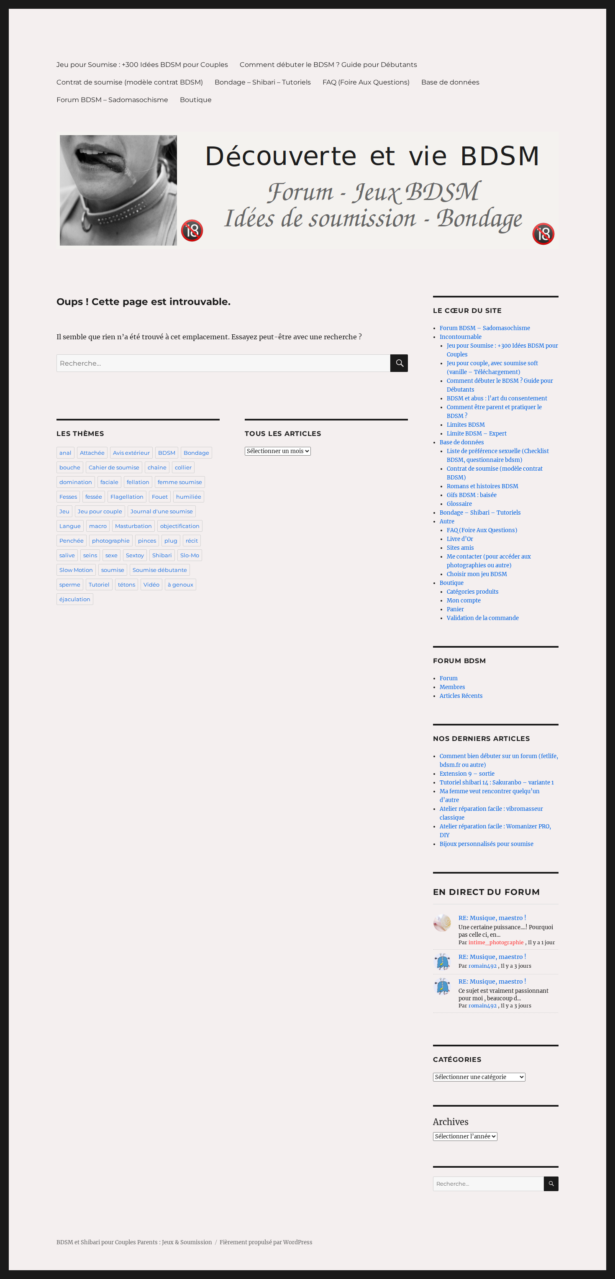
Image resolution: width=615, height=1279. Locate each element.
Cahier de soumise (114, 467)
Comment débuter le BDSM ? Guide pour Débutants (328, 65)
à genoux (180, 584)
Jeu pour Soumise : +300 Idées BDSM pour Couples (142, 65)
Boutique (196, 100)
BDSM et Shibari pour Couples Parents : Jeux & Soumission (134, 1242)
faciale (109, 482)
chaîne (157, 467)
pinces (147, 540)
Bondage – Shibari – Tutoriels (263, 82)
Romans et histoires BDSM (482, 486)
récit (192, 540)
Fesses (68, 496)
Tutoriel (99, 584)
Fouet (160, 496)
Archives (451, 1122)
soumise (112, 569)
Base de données (450, 82)
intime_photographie (496, 942)
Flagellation (127, 496)
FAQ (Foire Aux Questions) (366, 82)
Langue (70, 526)
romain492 (483, 966)
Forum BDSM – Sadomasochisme (112, 100)
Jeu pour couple (100, 511)
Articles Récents (461, 696)
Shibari (162, 555)
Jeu (64, 511)
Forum (449, 678)
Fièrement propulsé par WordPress (266, 1242)
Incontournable (461, 337)
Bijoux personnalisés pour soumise (486, 844)
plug (170, 540)
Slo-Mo (189, 555)
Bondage (196, 452)
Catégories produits (473, 591)
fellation (138, 482)
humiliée (188, 496)
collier (183, 467)
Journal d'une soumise (162, 511)
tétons (126, 584)
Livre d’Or (460, 539)
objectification (180, 526)
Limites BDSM (466, 424)
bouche (69, 467)
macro (98, 526)
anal (65, 452)
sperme (69, 584)
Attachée (92, 452)
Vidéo (151, 584)
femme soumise (180, 482)
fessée (93, 496)
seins (90, 555)
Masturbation (133, 526)
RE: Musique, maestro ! (492, 918)
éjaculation (74, 599)
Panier (455, 609)
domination (75, 482)
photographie (111, 540)
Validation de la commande (483, 618)
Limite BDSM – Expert (477, 433)
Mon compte (464, 600)
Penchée (71, 540)
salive (67, 555)
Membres (452, 687)
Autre (447, 521)
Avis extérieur (131, 452)
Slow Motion (76, 569)
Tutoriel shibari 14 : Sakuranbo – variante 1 (497, 782)
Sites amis (460, 547)
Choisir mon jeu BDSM (477, 574)
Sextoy (135, 555)
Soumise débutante (160, 569)
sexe (111, 555)
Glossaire (459, 503)
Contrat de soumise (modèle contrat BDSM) (129, 82)
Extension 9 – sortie (467, 773)
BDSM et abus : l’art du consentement (497, 398)
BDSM (166, 452)
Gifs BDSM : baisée (472, 495)
